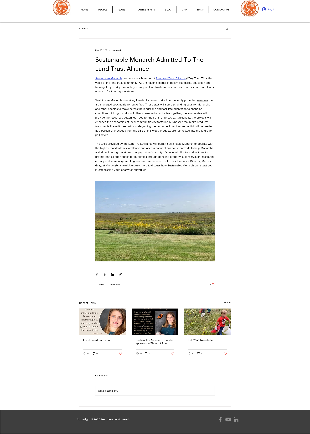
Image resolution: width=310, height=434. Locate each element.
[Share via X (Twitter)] (104, 274)
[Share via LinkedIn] (112, 274)
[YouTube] (228, 419)
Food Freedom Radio (96, 340)
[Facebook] (220, 419)
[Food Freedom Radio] (102, 322)
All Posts (83, 28)
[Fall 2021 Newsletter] (207, 322)
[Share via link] (120, 274)
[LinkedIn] (236, 419)
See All (227, 302)
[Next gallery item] (211, 221)
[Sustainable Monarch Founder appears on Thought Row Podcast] (155, 322)
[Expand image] (155, 221)
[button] (226, 28)
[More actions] (213, 50)
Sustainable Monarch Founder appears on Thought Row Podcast (155, 342)
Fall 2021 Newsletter (201, 340)
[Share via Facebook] (96, 274)
